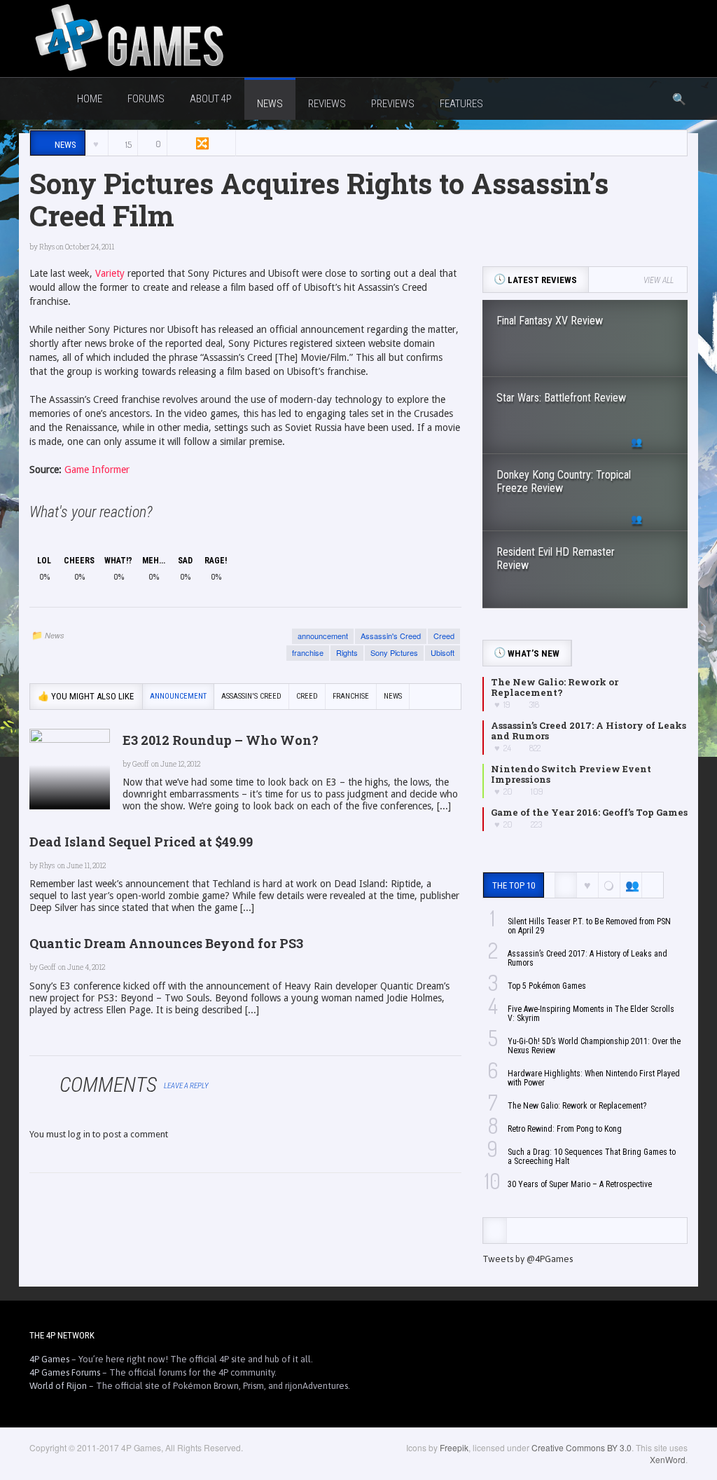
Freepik (454, 1447)
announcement (323, 635)
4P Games (49, 1359)
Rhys (47, 247)
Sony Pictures (394, 652)
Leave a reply (187, 1085)
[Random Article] (201, 143)
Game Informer (97, 469)
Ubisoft (442, 652)
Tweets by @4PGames (527, 1259)
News (54, 635)
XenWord (667, 1459)
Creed (443, 635)
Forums (146, 98)
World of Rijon (58, 1385)
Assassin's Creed (391, 635)
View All (658, 280)
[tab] (494, 1230)
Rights (347, 652)
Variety (110, 273)
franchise (307, 652)
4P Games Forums (64, 1372)
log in (79, 1134)
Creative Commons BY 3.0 (581, 1447)
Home (89, 98)
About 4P (211, 98)
